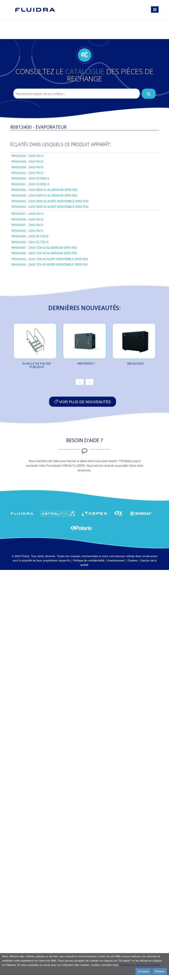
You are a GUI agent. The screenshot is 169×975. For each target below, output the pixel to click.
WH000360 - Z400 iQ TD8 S (29, 236)
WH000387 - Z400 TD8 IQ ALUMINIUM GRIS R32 (44, 247)
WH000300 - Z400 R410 (27, 173)
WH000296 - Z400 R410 (27, 161)
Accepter (143, 971)
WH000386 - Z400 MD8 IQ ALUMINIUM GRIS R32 (44, 190)
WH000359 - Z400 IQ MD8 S (30, 178)
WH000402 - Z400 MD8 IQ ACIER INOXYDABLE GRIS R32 (49, 201)
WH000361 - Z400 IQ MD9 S (30, 184)
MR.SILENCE (135, 363)
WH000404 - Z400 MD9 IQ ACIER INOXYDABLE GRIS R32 (49, 207)
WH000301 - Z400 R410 (27, 225)
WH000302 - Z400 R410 (27, 230)
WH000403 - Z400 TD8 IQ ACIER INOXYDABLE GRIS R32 (49, 259)
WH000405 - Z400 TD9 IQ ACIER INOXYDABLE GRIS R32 (49, 264)
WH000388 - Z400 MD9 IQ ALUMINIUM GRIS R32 (44, 195)
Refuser (159, 971)
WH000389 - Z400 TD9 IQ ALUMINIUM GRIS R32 (44, 253)
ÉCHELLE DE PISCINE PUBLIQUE (36, 365)
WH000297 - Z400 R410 (27, 214)
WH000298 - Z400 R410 (27, 219)
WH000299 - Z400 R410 (27, 167)
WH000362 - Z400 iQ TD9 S (29, 242)
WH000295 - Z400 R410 (27, 156)
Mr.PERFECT (86, 363)
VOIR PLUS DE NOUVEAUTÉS (84, 401)
